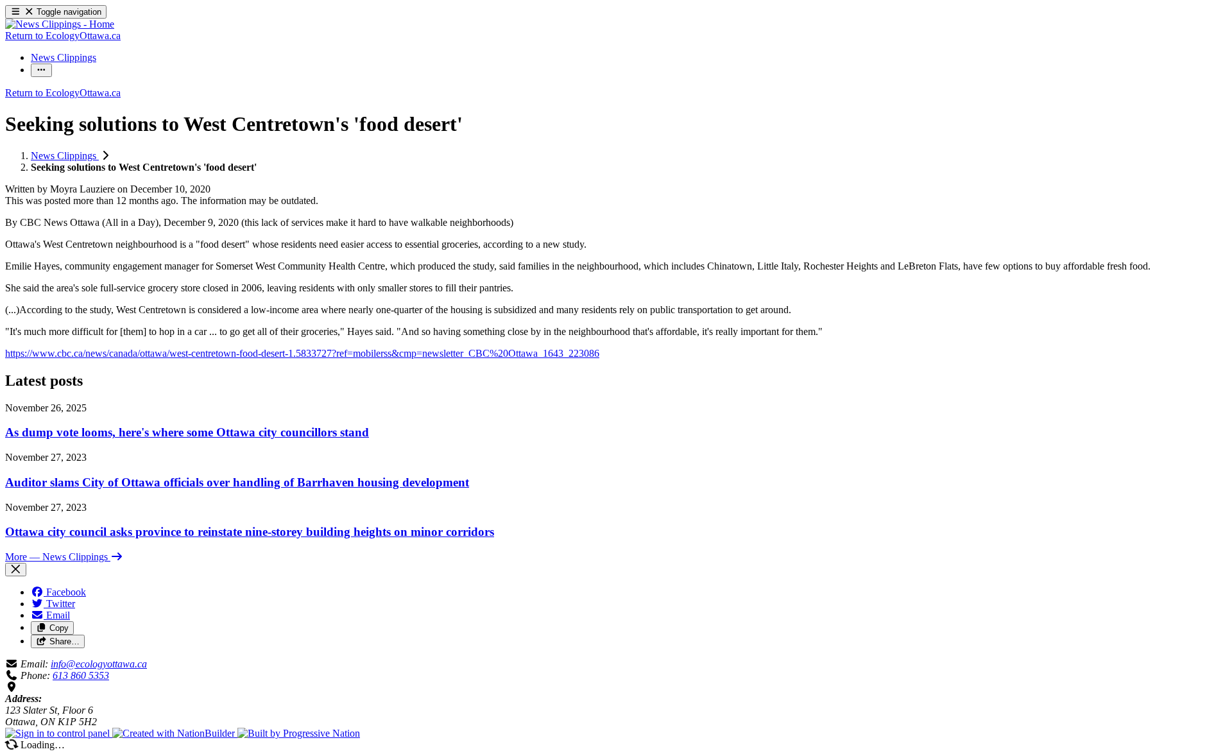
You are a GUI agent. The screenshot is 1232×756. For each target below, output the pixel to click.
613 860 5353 (81, 675)
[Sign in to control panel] (58, 733)
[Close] (15, 569)
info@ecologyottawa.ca (99, 663)
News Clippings (65, 155)
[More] (41, 70)
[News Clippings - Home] (59, 24)
